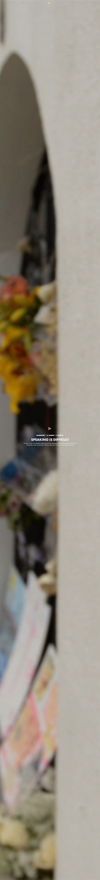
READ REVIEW (50, 446)
